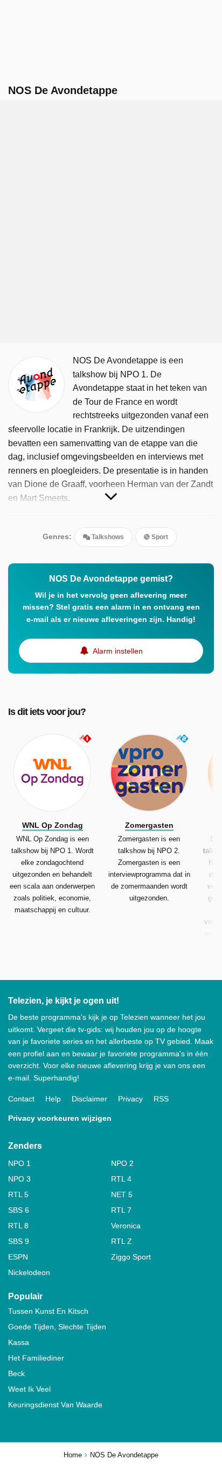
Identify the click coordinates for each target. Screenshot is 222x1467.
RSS (161, 1098)
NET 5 (122, 1194)
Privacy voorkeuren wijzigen (60, 1118)
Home (73, 1455)
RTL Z (121, 1241)
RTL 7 (121, 1210)
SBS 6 (18, 1210)
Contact (21, 1098)
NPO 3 (19, 1179)
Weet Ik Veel (29, 1389)
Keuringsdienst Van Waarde (55, 1404)
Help (53, 1098)
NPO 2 (122, 1163)
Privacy (130, 1098)
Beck (16, 1373)
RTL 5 (18, 1194)
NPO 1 (19, 1163)
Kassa (18, 1342)
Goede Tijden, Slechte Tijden (57, 1326)
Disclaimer (89, 1098)
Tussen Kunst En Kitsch (48, 1311)
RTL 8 (18, 1225)
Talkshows (107, 537)
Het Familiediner (36, 1358)
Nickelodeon (29, 1272)
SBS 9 (18, 1241)
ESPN (18, 1257)
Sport (159, 537)
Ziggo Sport (131, 1257)
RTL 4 (121, 1179)
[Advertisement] (111, 221)
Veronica (126, 1225)
